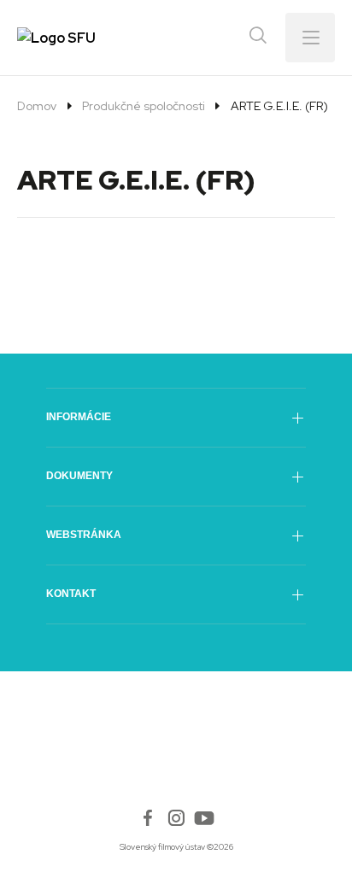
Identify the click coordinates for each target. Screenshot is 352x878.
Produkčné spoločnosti (143, 106)
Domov (36, 106)
